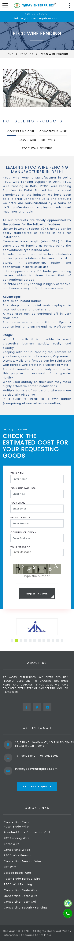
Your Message (20, 547)
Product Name (20, 517)
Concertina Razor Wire (21, 896)
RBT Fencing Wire (17, 838)
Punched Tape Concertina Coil (27, 832)
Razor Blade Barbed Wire (22, 879)
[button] (12, 640)
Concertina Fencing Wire (22, 861)
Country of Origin (23, 532)
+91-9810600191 (49, 755)
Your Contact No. (23, 488)
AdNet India (43, 935)
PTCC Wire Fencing (18, 855)
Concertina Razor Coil (20, 902)
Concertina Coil (21, 131)
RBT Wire (48, 140)
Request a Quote (37, 593)
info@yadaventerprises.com (36, 769)
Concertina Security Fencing (25, 907)
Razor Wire (28, 140)
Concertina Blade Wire (21, 890)
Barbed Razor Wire (17, 873)
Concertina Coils (16, 822)
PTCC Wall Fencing (37, 148)
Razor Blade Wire (16, 826)
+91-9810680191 (26, 755)
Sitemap (27, 935)
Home (9, 54)
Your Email (17, 502)
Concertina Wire (53, 131)
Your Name (17, 473)
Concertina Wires (17, 850)
